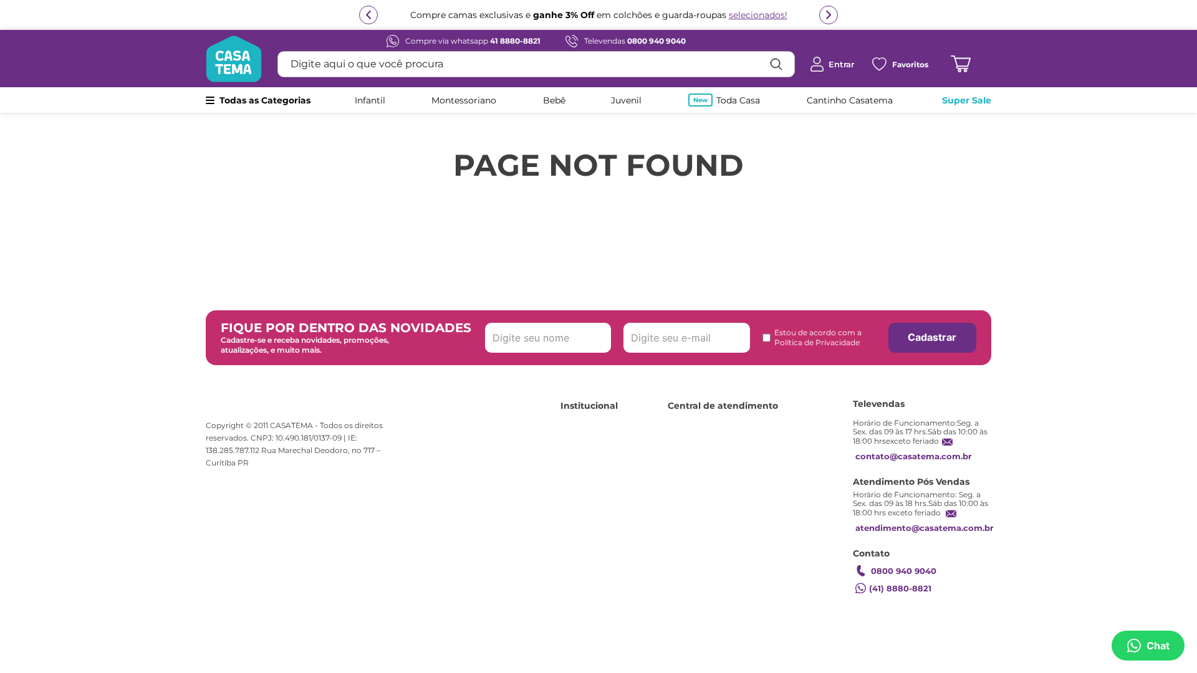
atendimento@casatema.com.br (924, 528)
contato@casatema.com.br (913, 456)
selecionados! (758, 15)
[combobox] (536, 64)
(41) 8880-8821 (900, 588)
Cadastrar (932, 337)
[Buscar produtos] (776, 64)
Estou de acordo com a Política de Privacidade (818, 337)
